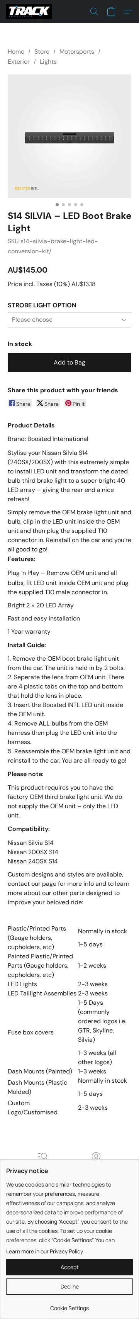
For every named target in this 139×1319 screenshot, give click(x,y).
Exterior (19, 62)
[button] (30, 11)
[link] (69, 1305)
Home (16, 51)
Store (41, 51)
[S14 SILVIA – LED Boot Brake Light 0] (69, 136)
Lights (48, 62)
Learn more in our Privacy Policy (44, 1251)
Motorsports (76, 51)
